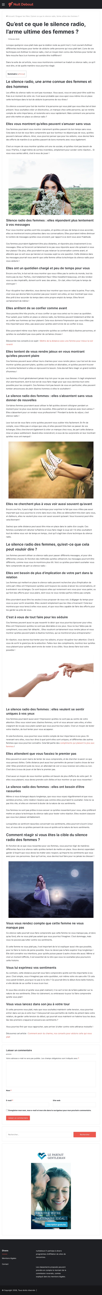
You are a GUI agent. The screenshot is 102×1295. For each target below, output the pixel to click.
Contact (5, 1264)
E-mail (9, 1100)
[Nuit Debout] (20, 4)
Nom (8, 1090)
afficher (21, 74)
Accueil (11, 16)
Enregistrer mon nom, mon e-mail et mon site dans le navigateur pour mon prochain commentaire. (49, 1110)
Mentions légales (9, 1258)
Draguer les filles (23, 16)
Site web (56, 1100)
